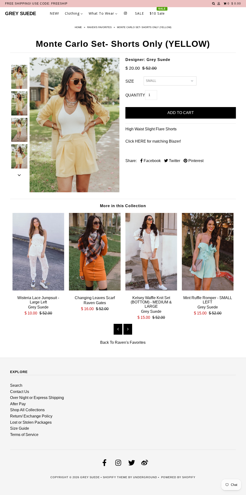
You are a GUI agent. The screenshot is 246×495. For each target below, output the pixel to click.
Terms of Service (24, 435)
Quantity (135, 95)
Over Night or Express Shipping (37, 398)
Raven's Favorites (99, 27)
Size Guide (19, 428)
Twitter (174, 161)
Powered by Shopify (178, 477)
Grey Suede (20, 13)
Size (129, 81)
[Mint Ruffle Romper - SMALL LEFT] (208, 289)
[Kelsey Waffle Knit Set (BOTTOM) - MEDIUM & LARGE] (151, 289)
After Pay (18, 404)
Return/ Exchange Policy (31, 416)
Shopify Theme (115, 477)
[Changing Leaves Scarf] (95, 289)
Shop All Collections (27, 410)
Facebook (152, 161)
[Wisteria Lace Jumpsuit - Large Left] (38, 289)
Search (16, 385)
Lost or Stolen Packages (31, 422)
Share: (131, 161)
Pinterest (195, 161)
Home (78, 27)
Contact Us (19, 392)
